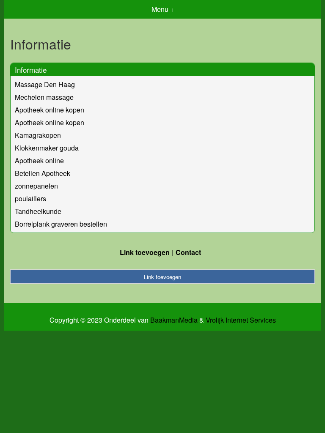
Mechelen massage (44, 97)
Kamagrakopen (38, 135)
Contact (188, 252)
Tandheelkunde (38, 211)
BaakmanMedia (174, 320)
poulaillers (30, 198)
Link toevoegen (145, 252)
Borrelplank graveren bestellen (61, 224)
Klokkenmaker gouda (47, 148)
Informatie (31, 69)
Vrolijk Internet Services (241, 320)
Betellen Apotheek (42, 173)
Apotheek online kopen (49, 110)
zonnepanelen (36, 186)
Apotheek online (39, 160)
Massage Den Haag (45, 84)
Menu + (162, 9)
